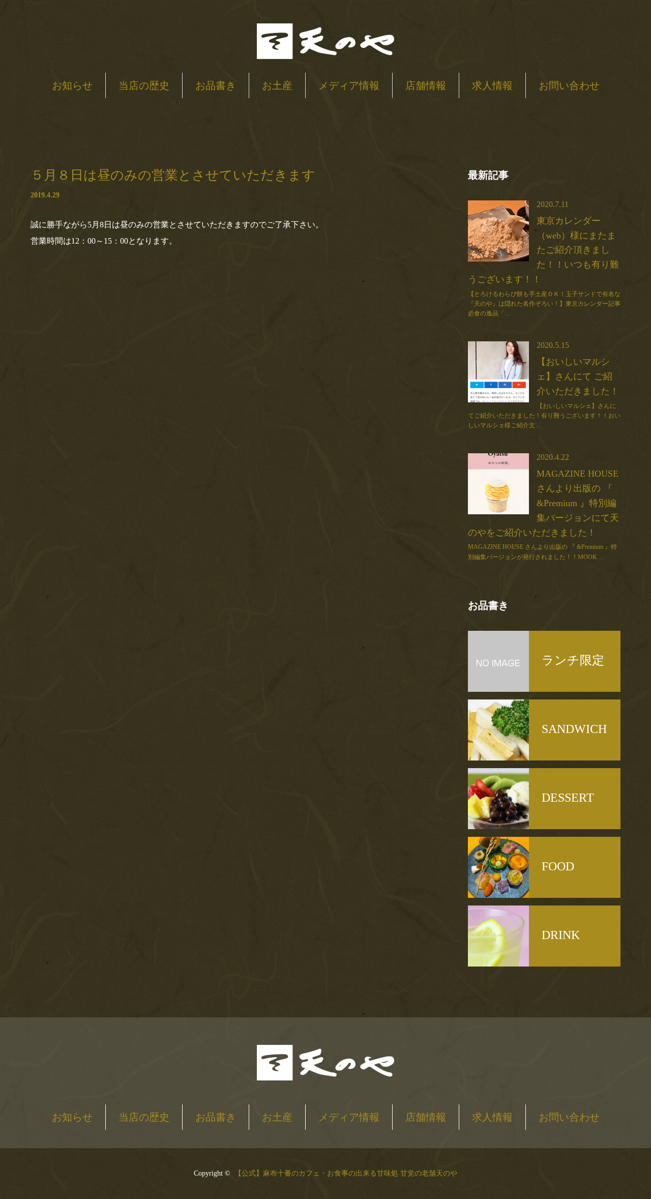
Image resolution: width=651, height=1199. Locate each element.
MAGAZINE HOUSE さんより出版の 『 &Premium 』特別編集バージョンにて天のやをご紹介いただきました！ (543, 503)
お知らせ (72, 85)
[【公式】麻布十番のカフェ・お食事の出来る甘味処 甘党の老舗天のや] (325, 42)
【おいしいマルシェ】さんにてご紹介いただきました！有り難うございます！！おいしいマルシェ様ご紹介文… (544, 415)
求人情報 (492, 85)
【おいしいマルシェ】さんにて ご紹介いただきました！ (578, 376)
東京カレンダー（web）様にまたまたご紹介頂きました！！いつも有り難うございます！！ (543, 250)
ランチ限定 (573, 660)
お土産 (277, 85)
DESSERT (568, 797)
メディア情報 (348, 85)
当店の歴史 (144, 85)
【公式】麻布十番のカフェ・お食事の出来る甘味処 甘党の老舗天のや (345, 1173)
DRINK (561, 935)
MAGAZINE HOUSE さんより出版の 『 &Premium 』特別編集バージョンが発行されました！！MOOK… (542, 551)
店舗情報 (425, 85)
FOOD (558, 866)
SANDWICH (574, 729)
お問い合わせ (569, 85)
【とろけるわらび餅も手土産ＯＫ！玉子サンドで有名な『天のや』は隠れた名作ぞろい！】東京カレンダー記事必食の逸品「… (544, 303)
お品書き (215, 85)
